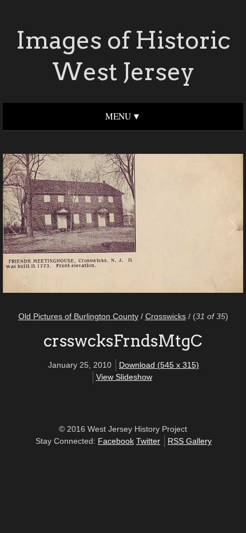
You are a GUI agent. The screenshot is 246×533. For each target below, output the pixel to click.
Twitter (148, 441)
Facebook (116, 441)
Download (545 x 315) (159, 364)
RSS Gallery (190, 441)
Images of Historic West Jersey (123, 56)
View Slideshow (124, 376)
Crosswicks (165, 316)
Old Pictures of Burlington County (78, 316)
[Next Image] (177, 225)
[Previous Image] (69, 225)
